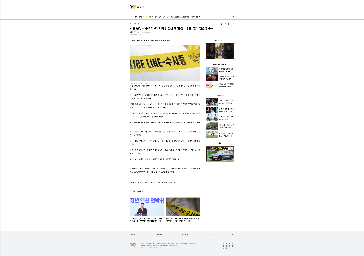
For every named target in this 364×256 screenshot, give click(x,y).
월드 (168, 17)
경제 (136, 17)
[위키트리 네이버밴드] (223, 248)
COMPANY (159, 234)
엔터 (140, 17)
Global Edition (176, 17)
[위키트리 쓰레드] (232, 244)
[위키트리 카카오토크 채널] (226, 246)
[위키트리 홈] (133, 9)
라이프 (145, 17)
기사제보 (132, 191)
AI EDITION (186, 17)
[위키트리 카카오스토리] (223, 246)
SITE (209, 234)
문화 (164, 17)
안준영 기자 (133, 32)
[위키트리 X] (226, 244)
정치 (159, 17)
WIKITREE (133, 234)
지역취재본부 (195, 17)
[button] (214, 24)
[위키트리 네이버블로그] (229, 246)
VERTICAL (185, 234)
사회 (155, 17)
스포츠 (151, 17)
